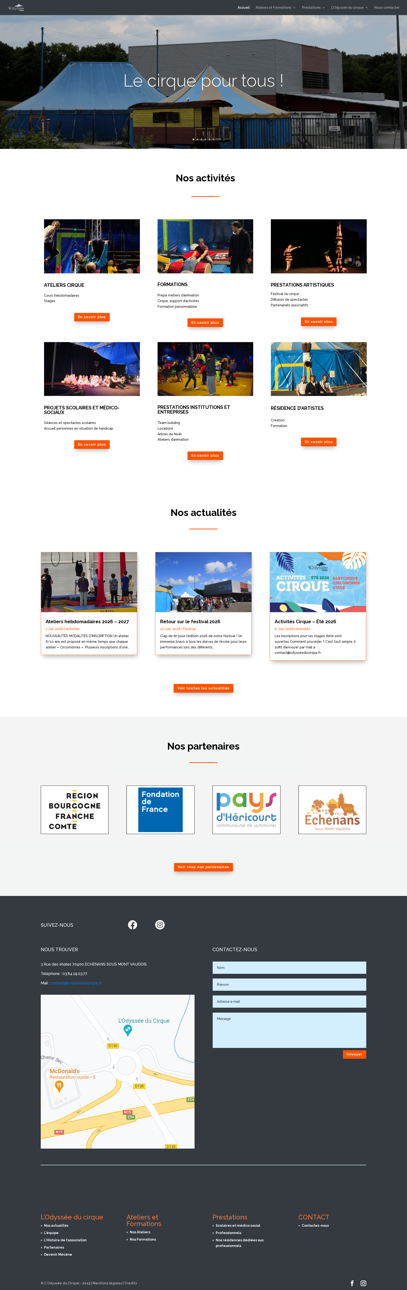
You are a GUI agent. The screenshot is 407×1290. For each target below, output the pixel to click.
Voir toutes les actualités (203, 688)
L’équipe (51, 1233)
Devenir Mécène (58, 1254)
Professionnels (228, 1233)
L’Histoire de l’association (65, 1240)
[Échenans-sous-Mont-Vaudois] (332, 833)
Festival (189, 629)
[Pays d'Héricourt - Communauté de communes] (246, 833)
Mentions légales (107, 1283)
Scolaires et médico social (238, 1225)
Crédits (130, 1283)
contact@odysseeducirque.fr (76, 983)
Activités (73, 629)
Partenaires (54, 1247)
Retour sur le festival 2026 (190, 621)
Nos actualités (56, 1225)
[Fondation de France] (160, 833)
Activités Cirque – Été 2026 (305, 621)
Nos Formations (143, 1239)
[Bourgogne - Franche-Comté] (75, 833)
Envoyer (354, 1054)
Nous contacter (386, 7)
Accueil (244, 7)
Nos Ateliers (140, 1232)
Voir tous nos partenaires (203, 867)
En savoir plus (92, 317)
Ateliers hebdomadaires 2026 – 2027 (87, 621)
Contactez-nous (315, 1225)
